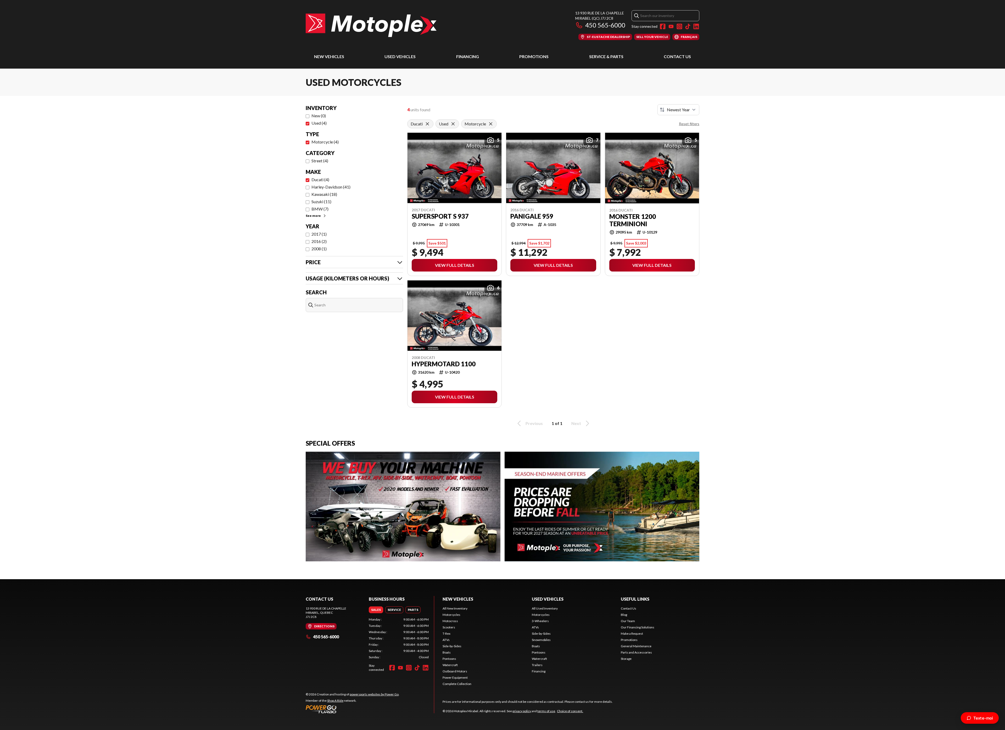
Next (576, 423)
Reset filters (689, 123)
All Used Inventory (545, 608)
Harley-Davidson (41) (330, 186)
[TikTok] (688, 26)
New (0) (318, 115)
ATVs (446, 640)
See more (313, 216)
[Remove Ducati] (427, 124)
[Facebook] (663, 26)
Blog (624, 615)
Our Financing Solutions (637, 627)
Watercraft (450, 665)
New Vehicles (329, 56)
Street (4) (319, 160)
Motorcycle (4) (325, 141)
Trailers (537, 665)
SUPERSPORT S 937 (440, 216)
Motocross (450, 621)
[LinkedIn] (696, 26)
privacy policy (521, 711)
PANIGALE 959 (531, 216)
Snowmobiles (541, 640)
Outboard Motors (455, 671)
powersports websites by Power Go (374, 694)
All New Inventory (455, 608)
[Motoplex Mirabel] (371, 25)
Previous (534, 423)
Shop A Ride (335, 701)
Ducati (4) (320, 179)
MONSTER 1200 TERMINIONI (632, 220)
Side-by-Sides (452, 646)
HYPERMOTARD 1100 (444, 364)
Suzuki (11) (321, 201)
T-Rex (446, 633)
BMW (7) (319, 208)
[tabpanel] (399, 638)
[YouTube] (671, 26)
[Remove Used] (453, 124)
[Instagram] (679, 26)
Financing (467, 56)
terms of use (546, 711)
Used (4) (319, 122)
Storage (626, 659)
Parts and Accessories (636, 652)
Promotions (534, 56)
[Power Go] (352, 709)
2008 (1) (319, 248)
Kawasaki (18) (324, 194)
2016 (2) (319, 241)
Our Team (628, 621)
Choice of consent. (570, 711)
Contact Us (677, 56)
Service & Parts (606, 56)
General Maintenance (636, 646)
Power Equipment (455, 677)
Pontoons (449, 659)
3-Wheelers (540, 621)
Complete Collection (457, 684)
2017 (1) (319, 233)
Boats (447, 652)
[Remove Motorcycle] (490, 124)
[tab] (376, 609)
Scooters (449, 627)
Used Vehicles (400, 56)
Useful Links (635, 598)
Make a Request (632, 633)
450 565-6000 (605, 25)
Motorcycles (451, 615)
